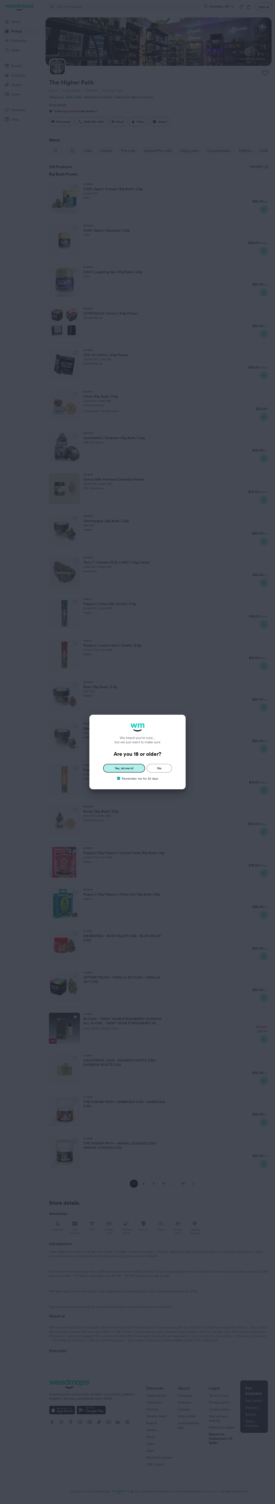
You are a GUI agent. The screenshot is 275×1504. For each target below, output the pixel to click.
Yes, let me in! (124, 768)
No (159, 768)
